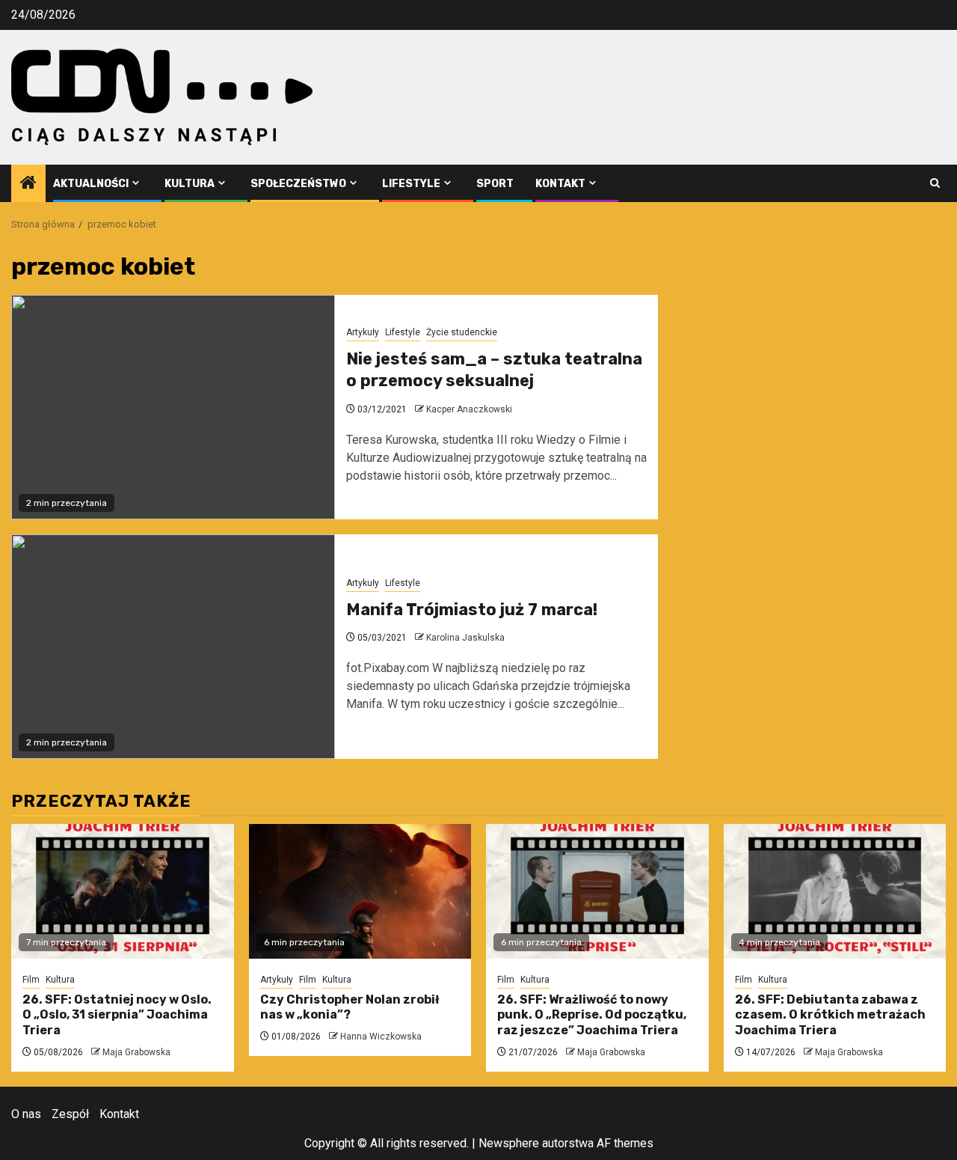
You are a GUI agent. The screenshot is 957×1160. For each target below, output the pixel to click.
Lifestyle (411, 183)
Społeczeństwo (298, 183)
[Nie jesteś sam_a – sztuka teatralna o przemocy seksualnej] (173, 407)
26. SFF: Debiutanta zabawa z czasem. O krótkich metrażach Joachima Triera (830, 1015)
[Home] (28, 184)
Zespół (70, 1114)
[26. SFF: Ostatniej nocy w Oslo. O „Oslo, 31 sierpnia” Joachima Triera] (122, 891)
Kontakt (560, 183)
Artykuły (362, 332)
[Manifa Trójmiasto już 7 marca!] (173, 646)
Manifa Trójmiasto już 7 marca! (471, 609)
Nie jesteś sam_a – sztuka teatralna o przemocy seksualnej (494, 370)
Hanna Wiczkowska (381, 1036)
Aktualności (91, 183)
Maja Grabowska (136, 1052)
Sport (495, 183)
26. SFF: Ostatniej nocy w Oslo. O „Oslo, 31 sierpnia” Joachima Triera (117, 1015)
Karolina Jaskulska (465, 637)
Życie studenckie (461, 332)
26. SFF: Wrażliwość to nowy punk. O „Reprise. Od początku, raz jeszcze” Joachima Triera (591, 1015)
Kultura (189, 183)
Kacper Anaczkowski (469, 409)
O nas (26, 1114)
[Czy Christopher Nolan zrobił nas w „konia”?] (360, 891)
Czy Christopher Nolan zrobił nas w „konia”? (349, 1007)
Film (31, 979)
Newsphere (508, 1143)
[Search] (935, 183)
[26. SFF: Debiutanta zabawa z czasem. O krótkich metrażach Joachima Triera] (835, 891)
